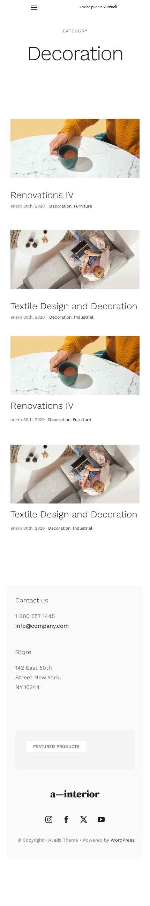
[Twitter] (83, 819)
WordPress (123, 840)
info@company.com (42, 626)
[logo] (99, 6)
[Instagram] (48, 819)
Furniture (83, 206)
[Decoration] (75, 148)
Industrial (83, 317)
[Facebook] (66, 819)
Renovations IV (42, 194)
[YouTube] (101, 819)
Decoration (60, 206)
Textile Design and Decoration (73, 305)
